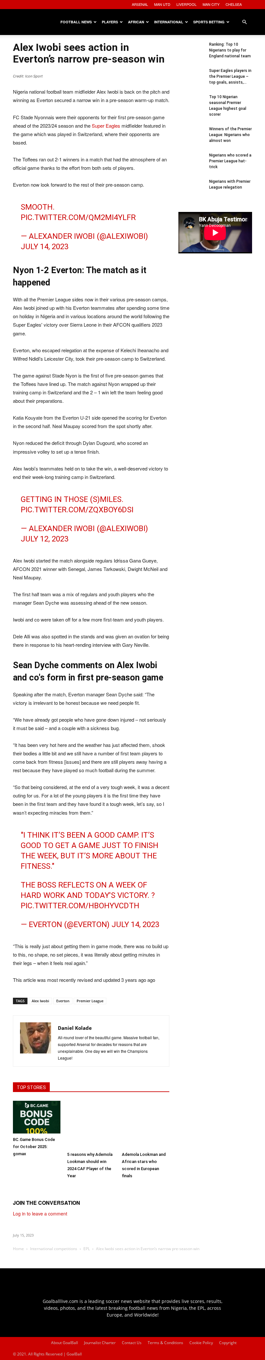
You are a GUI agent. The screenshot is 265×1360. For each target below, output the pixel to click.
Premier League (90, 1000)
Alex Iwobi (40, 1000)
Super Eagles (106, 125)
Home (18, 1248)
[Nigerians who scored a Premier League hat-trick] (191, 165)
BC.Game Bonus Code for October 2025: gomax (34, 1146)
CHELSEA (234, 4)
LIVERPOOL (186, 4)
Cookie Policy (201, 1342)
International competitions (53, 1248)
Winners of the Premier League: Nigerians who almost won (230, 135)
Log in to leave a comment (40, 1213)
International (168, 21)
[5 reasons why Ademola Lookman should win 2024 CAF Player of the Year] (91, 1124)
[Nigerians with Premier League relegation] (191, 191)
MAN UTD (162, 4)
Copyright (228, 1342)
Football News (76, 21)
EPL (86, 1248)
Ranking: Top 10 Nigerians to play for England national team (230, 50)
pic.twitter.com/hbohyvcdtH (80, 905)
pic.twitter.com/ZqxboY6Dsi (77, 509)
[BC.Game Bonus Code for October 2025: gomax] (36, 1117)
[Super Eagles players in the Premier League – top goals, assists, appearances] (191, 81)
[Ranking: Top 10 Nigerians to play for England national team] (191, 54)
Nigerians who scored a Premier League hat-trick (230, 161)
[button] (244, 22)
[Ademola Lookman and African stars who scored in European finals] (145, 1124)
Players (110, 21)
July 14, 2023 (45, 246)
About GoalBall (64, 1342)
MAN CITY (211, 4)
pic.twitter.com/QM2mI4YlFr (78, 217)
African (136, 21)
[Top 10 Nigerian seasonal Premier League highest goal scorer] (191, 107)
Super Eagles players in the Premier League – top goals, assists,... (230, 76)
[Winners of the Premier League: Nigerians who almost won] (191, 139)
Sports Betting (209, 21)
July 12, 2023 (45, 538)
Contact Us (132, 1342)
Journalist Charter (100, 1342)
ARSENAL (140, 4)
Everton (62, 1000)
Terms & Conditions (165, 1342)
